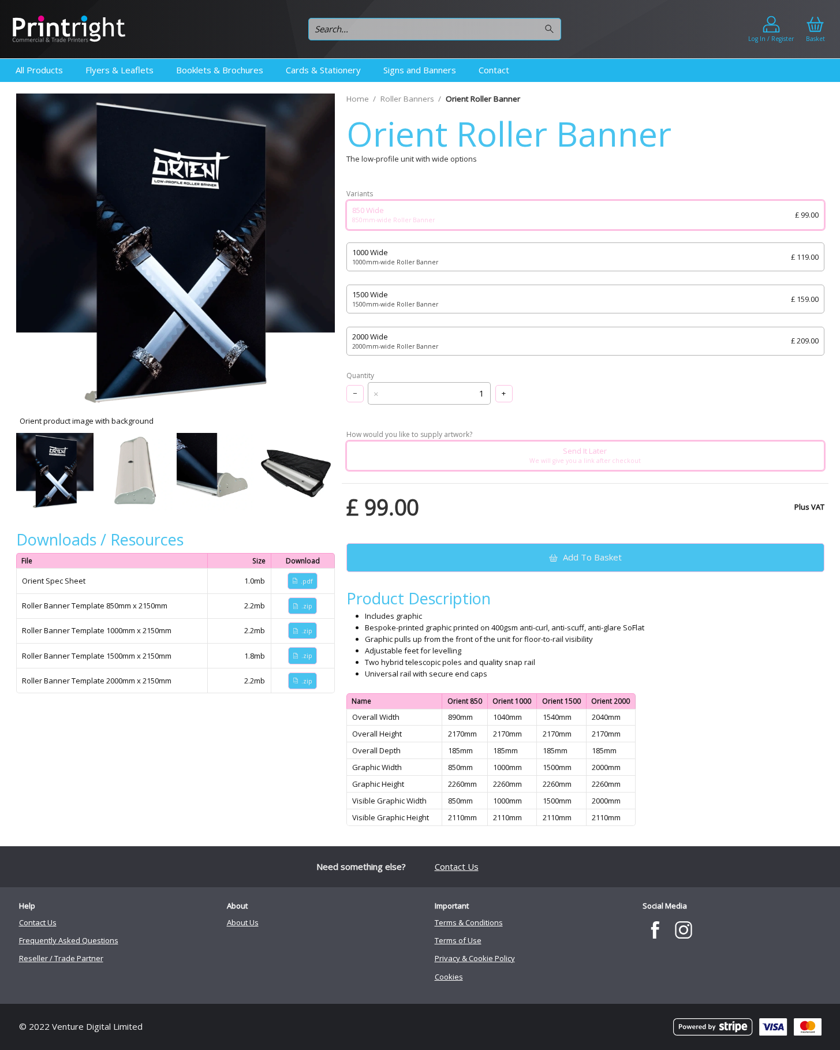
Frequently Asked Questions (68, 940)
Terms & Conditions (469, 922)
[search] (551, 29)
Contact (494, 70)
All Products (39, 70)
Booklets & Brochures (219, 70)
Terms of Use (458, 940)
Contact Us (457, 866)
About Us (243, 922)
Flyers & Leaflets (119, 70)
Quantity (360, 376)
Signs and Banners (419, 70)
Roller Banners (407, 99)
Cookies (449, 976)
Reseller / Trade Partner (61, 958)
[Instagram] (683, 930)
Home (357, 99)
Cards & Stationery (323, 70)
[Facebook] (656, 930)
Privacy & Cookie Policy (475, 958)
